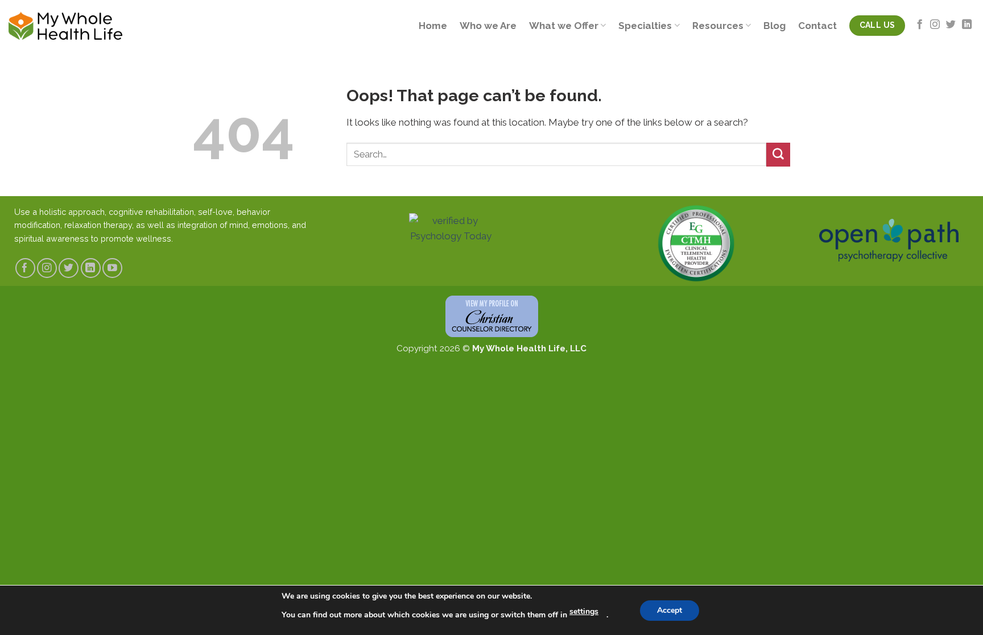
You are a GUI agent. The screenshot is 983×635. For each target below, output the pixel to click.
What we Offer (563, 25)
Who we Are (488, 25)
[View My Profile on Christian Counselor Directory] (491, 316)
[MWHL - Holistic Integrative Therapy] (65, 25)
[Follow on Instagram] (935, 25)
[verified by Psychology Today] (450, 231)
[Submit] (778, 154)
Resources (718, 25)
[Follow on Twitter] (951, 25)
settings (583, 611)
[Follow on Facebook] (919, 25)
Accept (669, 610)
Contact (817, 25)
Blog (774, 25)
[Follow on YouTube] (112, 268)
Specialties (645, 25)
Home (433, 25)
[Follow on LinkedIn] (967, 25)
